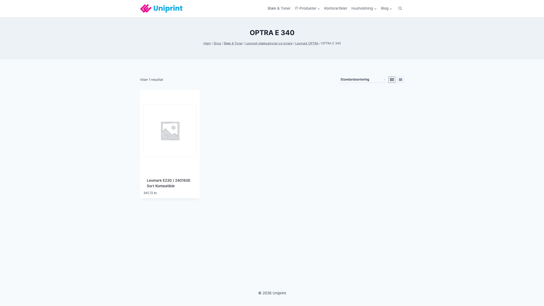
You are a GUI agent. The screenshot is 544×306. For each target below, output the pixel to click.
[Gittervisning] (391, 79)
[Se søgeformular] (400, 8)
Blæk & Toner (279, 8)
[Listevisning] (400, 79)
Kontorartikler (335, 8)
